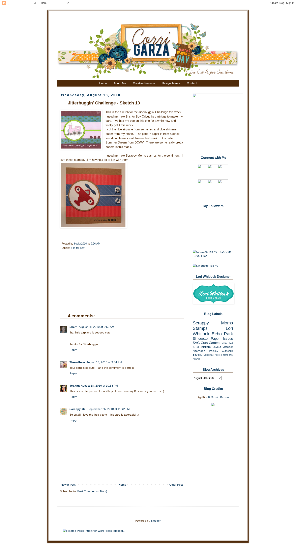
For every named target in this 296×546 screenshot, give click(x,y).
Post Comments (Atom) (92, 491)
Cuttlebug (227, 351)
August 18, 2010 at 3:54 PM (104, 362)
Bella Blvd (226, 343)
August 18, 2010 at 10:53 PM (99, 385)
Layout (216, 346)
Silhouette (200, 339)
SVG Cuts (200, 343)
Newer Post (68, 484)
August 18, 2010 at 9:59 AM (96, 326)
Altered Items (221, 355)
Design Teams (171, 83)
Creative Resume (144, 83)
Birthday (197, 354)
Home (103, 83)
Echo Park (222, 333)
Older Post (176, 484)
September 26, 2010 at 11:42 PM (109, 409)
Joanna (74, 385)
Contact (192, 83)
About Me (120, 83)
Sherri (73, 326)
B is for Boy (78, 248)
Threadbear (77, 362)
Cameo (214, 343)
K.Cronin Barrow (218, 397)
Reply (73, 349)
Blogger (155, 520)
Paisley (213, 350)
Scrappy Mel (77, 409)
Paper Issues (222, 339)
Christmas (209, 355)
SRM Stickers (202, 346)
